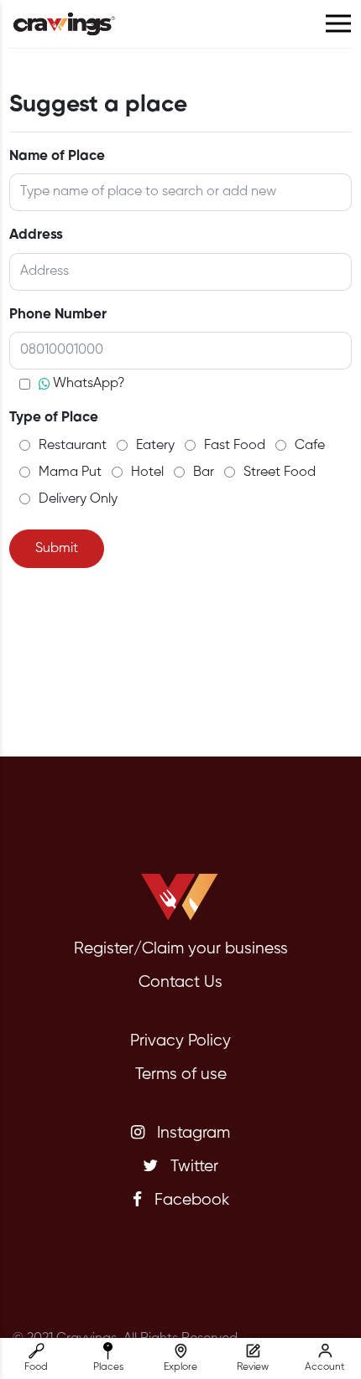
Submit (56, 548)
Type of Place (53, 418)
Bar (203, 472)
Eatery (155, 445)
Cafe (310, 445)
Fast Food (234, 445)
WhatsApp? (89, 383)
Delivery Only (78, 499)
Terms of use (181, 1074)
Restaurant (73, 445)
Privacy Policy (180, 1041)
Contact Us (180, 982)
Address (36, 235)
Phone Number (58, 314)
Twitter (192, 1167)
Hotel (147, 472)
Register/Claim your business (181, 949)
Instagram (191, 1133)
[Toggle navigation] (338, 23)
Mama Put (70, 472)
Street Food (279, 472)
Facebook (189, 1200)
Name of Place (57, 156)
